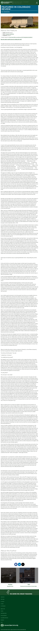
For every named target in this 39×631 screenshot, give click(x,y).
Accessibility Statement (4, 617)
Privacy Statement (4, 615)
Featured (7, 34)
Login (2, 622)
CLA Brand (2, 601)
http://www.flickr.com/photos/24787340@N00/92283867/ (20, 37)
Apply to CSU (3, 608)
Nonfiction (12, 34)
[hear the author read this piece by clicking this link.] (11, 39)
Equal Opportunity (3, 613)
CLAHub (2, 603)
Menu (37, 3)
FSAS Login (2, 599)
